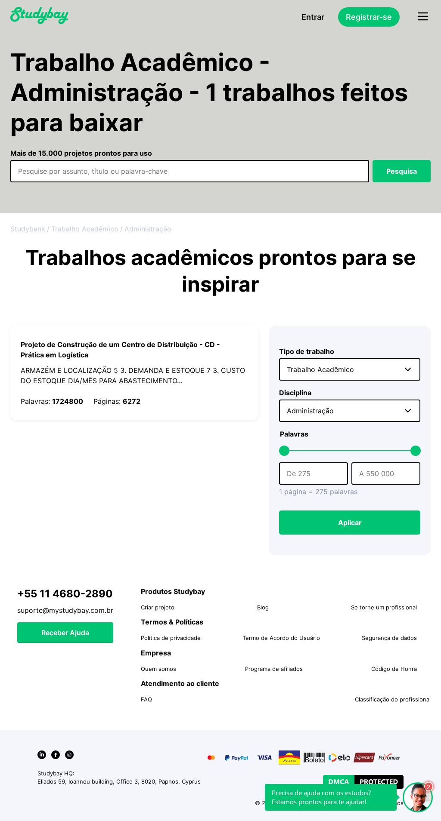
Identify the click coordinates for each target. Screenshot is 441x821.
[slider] (284, 451)
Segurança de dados (389, 637)
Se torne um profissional (384, 607)
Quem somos (158, 668)
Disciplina (295, 392)
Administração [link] (147, 228)
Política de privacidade (171, 637)
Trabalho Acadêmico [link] (84, 228)
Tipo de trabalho (306, 351)
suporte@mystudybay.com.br (65, 610)
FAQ (146, 699)
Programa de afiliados (274, 668)
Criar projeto (157, 607)
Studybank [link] (27, 228)
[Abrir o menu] (423, 17)
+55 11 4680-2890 (65, 593)
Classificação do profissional (393, 699)
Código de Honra (394, 668)
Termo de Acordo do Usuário (281, 637)
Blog (263, 607)
